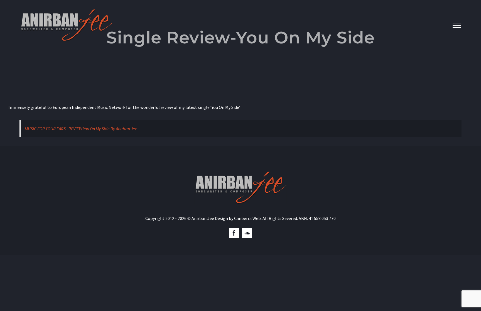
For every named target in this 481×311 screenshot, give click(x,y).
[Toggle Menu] (457, 25)
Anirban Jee (203, 218)
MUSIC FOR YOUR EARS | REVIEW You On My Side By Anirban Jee (81, 128)
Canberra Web (247, 218)
